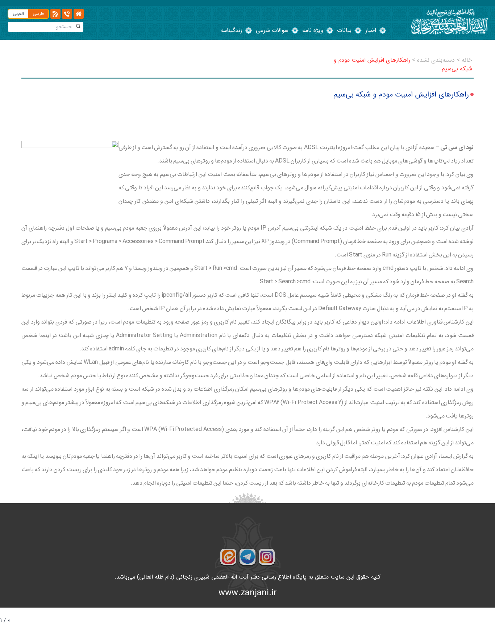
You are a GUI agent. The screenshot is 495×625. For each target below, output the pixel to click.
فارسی (38, 13)
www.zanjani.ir (248, 593)
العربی (18, 13)
